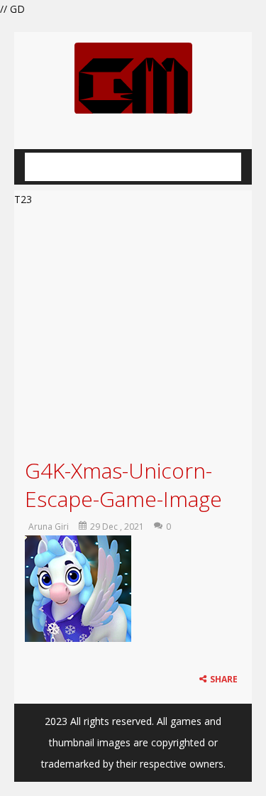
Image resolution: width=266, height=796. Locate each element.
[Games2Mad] (133, 77)
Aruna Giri (48, 526)
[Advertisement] (133, 330)
